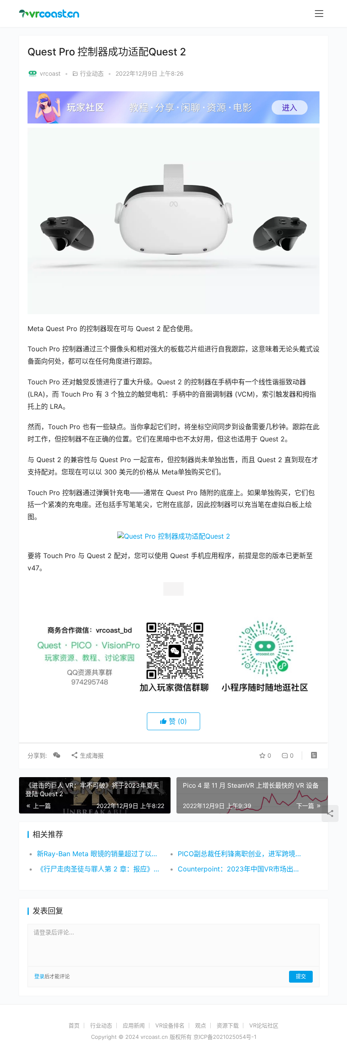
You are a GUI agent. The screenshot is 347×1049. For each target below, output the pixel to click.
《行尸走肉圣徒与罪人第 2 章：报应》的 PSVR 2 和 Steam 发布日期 (100, 942)
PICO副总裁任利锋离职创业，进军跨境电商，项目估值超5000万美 (241, 927)
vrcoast (50, 73)
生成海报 (91, 828)
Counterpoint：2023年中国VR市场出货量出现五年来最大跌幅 (241, 942)
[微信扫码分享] (57, 828)
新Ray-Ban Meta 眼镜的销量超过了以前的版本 (100, 927)
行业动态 (92, 73)
